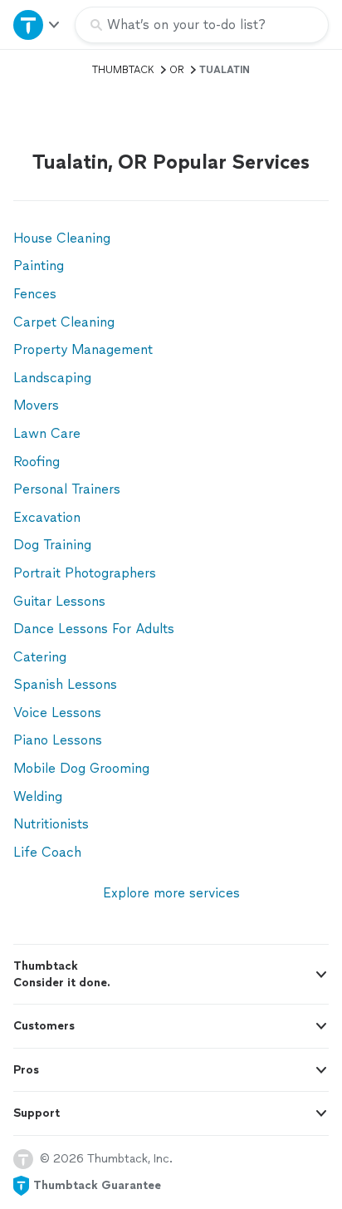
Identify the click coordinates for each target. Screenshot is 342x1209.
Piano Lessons (57, 740)
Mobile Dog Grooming (81, 768)
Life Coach (47, 852)
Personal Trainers (66, 489)
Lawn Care (47, 433)
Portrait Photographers (84, 573)
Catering (39, 657)
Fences (34, 294)
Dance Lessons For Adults (93, 628)
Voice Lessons (57, 712)
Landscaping (52, 378)
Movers (36, 405)
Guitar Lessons (59, 601)
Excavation (47, 517)
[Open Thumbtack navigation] (37, 24)
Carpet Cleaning (64, 322)
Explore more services (171, 893)
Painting (38, 265)
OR (176, 70)
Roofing (36, 461)
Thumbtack (123, 70)
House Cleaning (61, 238)
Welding (37, 796)
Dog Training (52, 545)
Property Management (83, 349)
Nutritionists (51, 824)
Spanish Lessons (65, 684)
